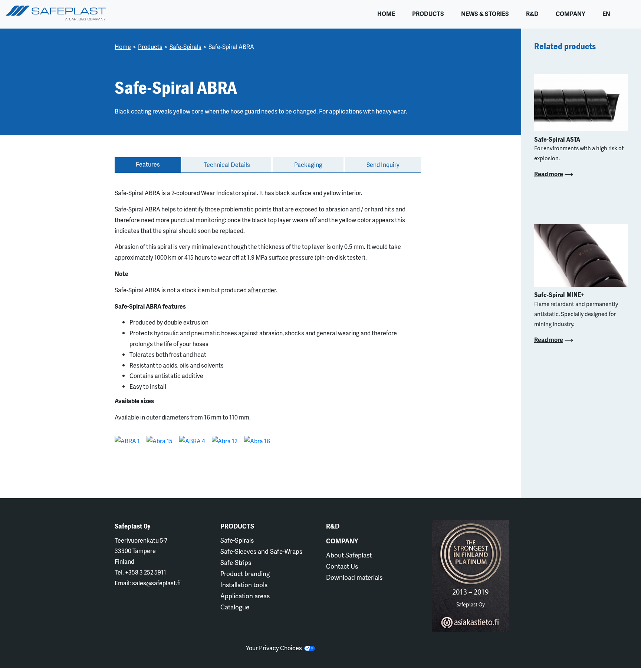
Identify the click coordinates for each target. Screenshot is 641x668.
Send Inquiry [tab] (383, 164)
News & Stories (485, 13)
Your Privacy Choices (275, 648)
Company (570, 13)
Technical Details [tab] (227, 164)
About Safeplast (349, 554)
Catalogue (234, 606)
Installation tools (243, 584)
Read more (548, 174)
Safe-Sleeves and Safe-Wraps (261, 551)
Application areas (245, 595)
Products (428, 13)
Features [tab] (148, 164)
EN (606, 13)
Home (386, 13)
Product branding (245, 573)
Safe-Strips (235, 562)
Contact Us (342, 566)
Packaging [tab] (308, 164)
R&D (532, 13)
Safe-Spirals (185, 46)
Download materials (354, 577)
